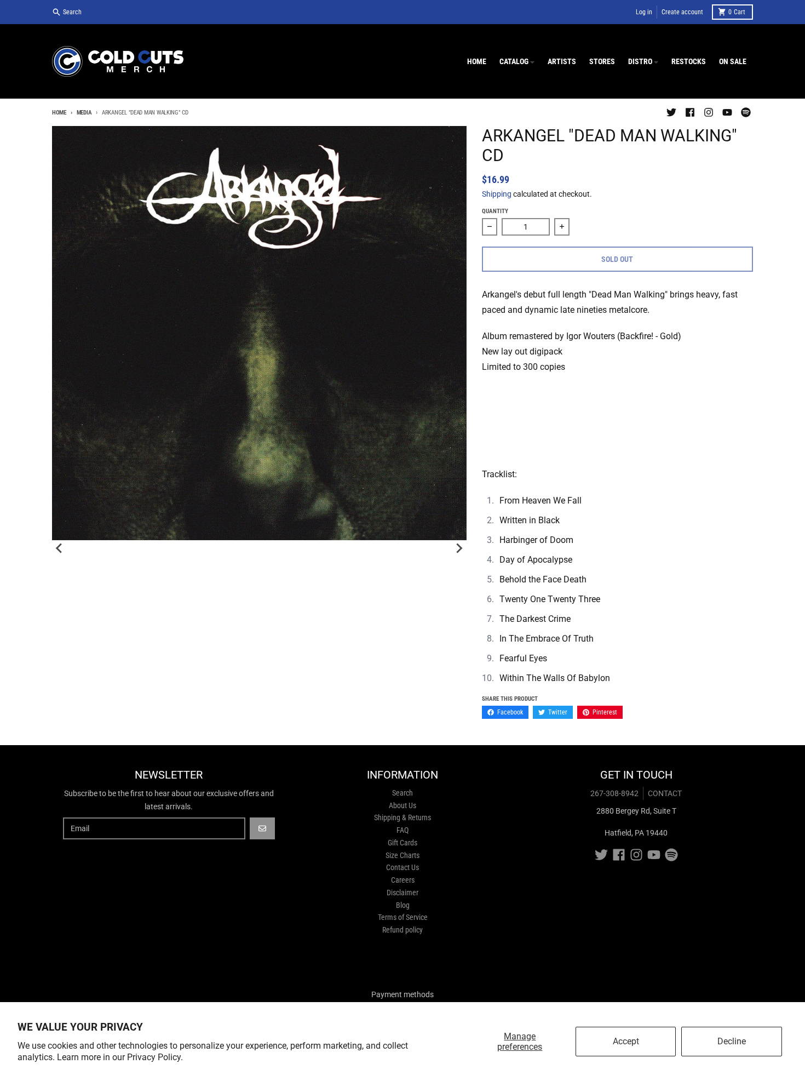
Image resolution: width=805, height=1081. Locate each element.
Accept (626, 1041)
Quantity (495, 211)
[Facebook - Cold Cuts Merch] (690, 112)
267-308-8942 (614, 793)
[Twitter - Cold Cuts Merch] (671, 112)
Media (84, 112)
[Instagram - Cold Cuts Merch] (709, 112)
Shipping (496, 194)
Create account (682, 12)
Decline (731, 1041)
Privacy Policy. (155, 1057)
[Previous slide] (59, 548)
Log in (644, 12)
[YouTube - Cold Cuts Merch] (727, 112)
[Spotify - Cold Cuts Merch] (746, 112)
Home (59, 112)
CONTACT (665, 793)
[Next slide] (459, 548)
